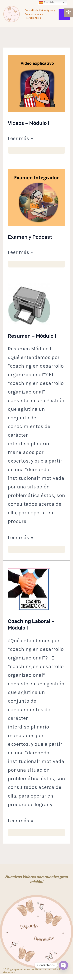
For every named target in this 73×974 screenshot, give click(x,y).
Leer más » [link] (20, 137)
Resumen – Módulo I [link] (32, 336)
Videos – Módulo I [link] (28, 123)
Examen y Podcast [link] (30, 237)
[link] (68, 12)
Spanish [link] (48, 2)
